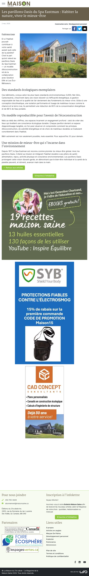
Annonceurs (51, 545)
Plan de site (51, 551)
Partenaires (51, 542)
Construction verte (61, 24)
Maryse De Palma (53, 533)
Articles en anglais (53, 531)
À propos (50, 528)
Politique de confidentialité (57, 556)
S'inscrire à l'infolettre (44, 176)
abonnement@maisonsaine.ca (17, 503)
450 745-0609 (11, 500)
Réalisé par (74, 572)
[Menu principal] (3, 3)
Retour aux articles (14, 168)
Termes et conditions (55, 553)
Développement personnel (78, 24)
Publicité (50, 539)
